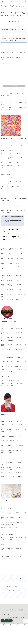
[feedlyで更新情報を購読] (23, 590)
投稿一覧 (22, 617)
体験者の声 (15, 617)
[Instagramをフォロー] (14, 590)
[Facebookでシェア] (12, 22)
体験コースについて (12, 614)
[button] (19, 22)
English (18, 619)
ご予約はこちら (7, 620)
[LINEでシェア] (16, 22)
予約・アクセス (7, 617)
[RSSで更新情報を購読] (14, 595)
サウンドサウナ (22, 614)
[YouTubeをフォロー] (18, 590)
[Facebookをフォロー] (9, 590)
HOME (4, 614)
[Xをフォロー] (5, 590)
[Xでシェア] (9, 22)
